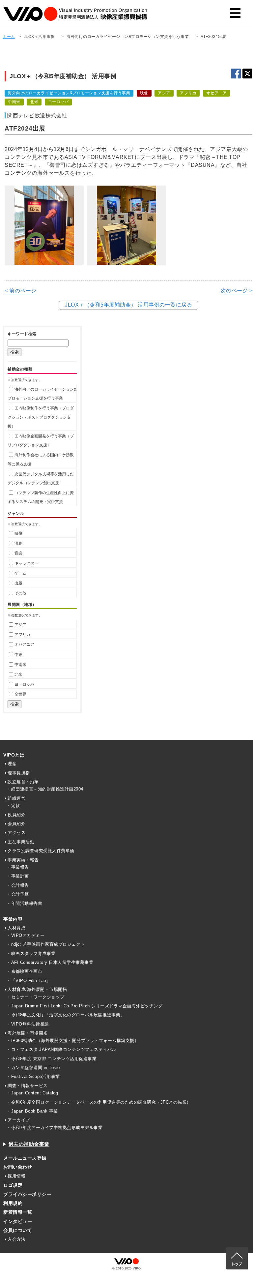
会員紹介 (16, 823)
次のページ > (237, 290)
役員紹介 (16, 814)
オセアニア (24, 644)
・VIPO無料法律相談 (28, 1024)
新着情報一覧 (17, 1212)
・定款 (13, 805)
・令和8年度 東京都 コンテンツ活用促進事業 (52, 1058)
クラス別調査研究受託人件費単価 (41, 850)
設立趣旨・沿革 (23, 781)
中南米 (20, 664)
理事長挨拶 (19, 772)
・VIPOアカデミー (25, 935)
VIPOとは (13, 755)
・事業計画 (18, 876)
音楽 (18, 553)
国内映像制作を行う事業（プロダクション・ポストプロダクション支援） (41, 417)
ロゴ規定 (12, 1185)
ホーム (9, 36)
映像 (18, 533)
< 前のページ (21, 290)
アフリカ (22, 634)
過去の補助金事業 (29, 1144)
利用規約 (12, 1203)
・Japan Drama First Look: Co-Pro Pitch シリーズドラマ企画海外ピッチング (84, 1005)
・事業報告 (18, 867)
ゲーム (20, 573)
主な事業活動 (21, 841)
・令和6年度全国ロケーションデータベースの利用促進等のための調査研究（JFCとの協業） (99, 1102)
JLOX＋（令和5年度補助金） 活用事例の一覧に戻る (128, 305)
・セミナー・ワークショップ (36, 997)
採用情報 (16, 1176)
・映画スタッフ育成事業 (31, 953)
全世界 (20, 694)
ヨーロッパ (24, 684)
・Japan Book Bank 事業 (32, 1111)
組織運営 (16, 798)
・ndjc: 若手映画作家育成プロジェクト (46, 944)
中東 (18, 654)
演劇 (18, 543)
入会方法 (16, 1239)
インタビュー (17, 1221)
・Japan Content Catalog (32, 1092)
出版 (18, 583)
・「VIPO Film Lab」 (28, 980)
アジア (20, 624)
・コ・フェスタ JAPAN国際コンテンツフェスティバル (61, 1049)
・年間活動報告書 (24, 903)
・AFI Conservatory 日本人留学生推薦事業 (50, 962)
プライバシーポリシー (27, 1194)
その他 (20, 593)
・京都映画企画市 (24, 971)
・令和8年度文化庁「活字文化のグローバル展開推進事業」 (66, 1014)
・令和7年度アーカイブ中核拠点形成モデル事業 (54, 1127)
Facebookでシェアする (236, 73)
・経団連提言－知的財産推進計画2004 (45, 789)
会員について (17, 1230)
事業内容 (12, 919)
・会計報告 (18, 885)
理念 (12, 763)
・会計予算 (18, 894)
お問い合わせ (17, 1167)
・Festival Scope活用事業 (33, 1076)
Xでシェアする (247, 73)
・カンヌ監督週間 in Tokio (33, 1067)
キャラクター (26, 563)
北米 (18, 674)
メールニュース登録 (24, 1158)
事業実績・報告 (23, 859)
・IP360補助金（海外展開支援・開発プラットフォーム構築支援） (73, 1040)
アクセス (16, 832)
